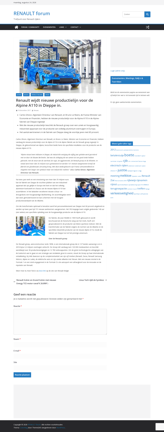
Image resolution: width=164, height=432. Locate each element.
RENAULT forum (32, 13)
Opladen (134, 176)
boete (129, 155)
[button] (65, 27)
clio (129, 161)
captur (143, 156)
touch (135, 189)
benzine (136, 150)
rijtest (113, 184)
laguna (135, 171)
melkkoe (125, 176)
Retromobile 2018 (120, 181)
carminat (113, 161)
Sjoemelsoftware (122, 185)
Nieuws (36, 110)
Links (61, 27)
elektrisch (131, 166)
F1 (116, 171)
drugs (144, 161)
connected (134, 161)
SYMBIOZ (146, 185)
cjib (125, 161)
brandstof (138, 156)
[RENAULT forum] (16, 27)
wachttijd (137, 194)
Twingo (147, 189)
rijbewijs (131, 180)
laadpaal (130, 171)
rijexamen (141, 180)
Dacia (140, 161)
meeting (115, 175)
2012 (113, 149)
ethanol (112, 171)
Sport (47, 95)
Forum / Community (30, 27)
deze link (42, 271)
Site (15, 362)
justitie (122, 170)
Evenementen (49, 27)
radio (139, 176)
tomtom (130, 189)
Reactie (18, 306)
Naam (17, 339)
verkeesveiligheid (121, 193)
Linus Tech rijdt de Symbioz (91, 280)
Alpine (19, 95)
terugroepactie (118, 188)
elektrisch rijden (140, 166)
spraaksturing (133, 185)
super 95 (140, 185)
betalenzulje (117, 155)
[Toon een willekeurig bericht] (147, 27)
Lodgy (139, 171)
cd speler (120, 161)
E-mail (17, 350)
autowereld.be (128, 150)
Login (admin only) (117, 71)
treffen (141, 188)
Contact (74, 27)
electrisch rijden (119, 165)
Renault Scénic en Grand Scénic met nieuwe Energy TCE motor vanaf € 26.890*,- (36, 282)
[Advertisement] (130, 52)
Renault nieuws (37, 95)
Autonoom (119, 150)
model (26, 95)
